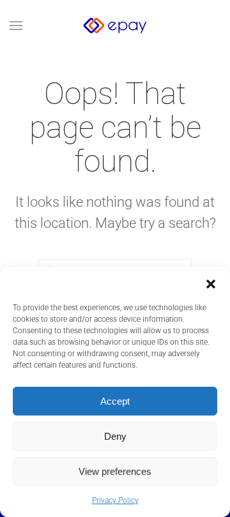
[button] (210, 282)
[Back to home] (115, 25)
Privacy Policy (115, 500)
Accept (115, 401)
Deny (115, 436)
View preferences (115, 471)
